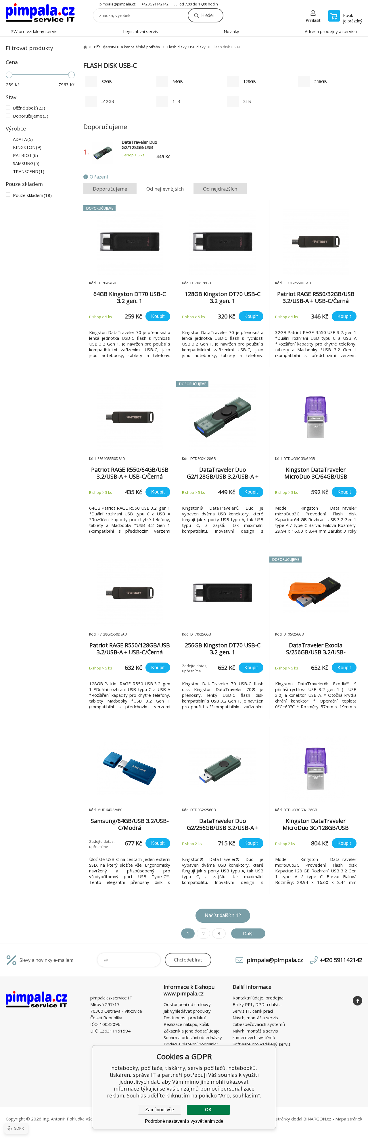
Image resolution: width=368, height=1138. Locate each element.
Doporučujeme (110, 188)
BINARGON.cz (317, 1119)
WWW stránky (276, 1119)
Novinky (231, 31)
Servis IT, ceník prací (253, 1011)
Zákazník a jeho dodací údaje (192, 1031)
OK (208, 1109)
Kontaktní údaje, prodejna (258, 998)
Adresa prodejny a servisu (331, 31)
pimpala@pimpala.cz (117, 4)
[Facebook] (357, 1000)
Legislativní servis (140, 31)
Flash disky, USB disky (186, 46)
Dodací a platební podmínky (191, 1044)
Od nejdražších (220, 188)
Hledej (207, 15)
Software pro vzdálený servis (262, 1044)
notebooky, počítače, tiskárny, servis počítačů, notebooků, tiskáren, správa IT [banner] (40, 13)
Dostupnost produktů (185, 1017)
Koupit (157, 316)
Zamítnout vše (159, 1109)
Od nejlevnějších (165, 188)
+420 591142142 (154, 4)
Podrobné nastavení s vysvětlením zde (184, 1121)
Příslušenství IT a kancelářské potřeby (127, 46)
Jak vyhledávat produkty (187, 1011)
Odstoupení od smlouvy (187, 1004)
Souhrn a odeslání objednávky (193, 1037)
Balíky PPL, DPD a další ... (257, 1004)
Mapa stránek (348, 1119)
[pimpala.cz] (85, 47)
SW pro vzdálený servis (34, 31)
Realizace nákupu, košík (186, 1024)
